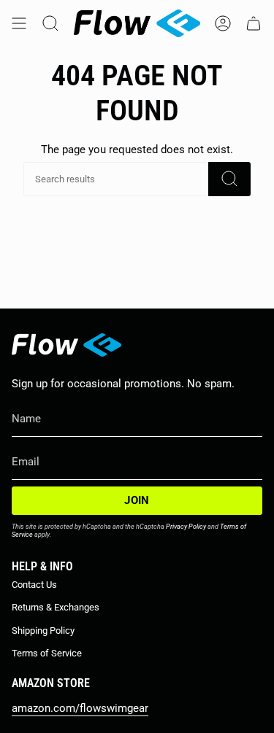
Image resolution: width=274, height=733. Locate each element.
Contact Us (34, 584)
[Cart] (253, 23)
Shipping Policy (43, 630)
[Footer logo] (66, 345)
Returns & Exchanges (55, 607)
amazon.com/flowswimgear (80, 708)
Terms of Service (47, 653)
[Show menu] (19, 23)
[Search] (229, 179)
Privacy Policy (186, 526)
